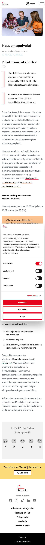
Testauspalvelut (22, 512)
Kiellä (22, 317)
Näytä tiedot (32, 295)
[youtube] (34, 500)
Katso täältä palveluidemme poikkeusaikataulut (16, 197)
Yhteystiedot (22, 517)
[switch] (38, 271)
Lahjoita (24, 472)
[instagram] (16, 500)
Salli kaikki (22, 303)
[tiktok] (22, 500)
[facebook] (10, 500)
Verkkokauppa (22, 525)
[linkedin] (28, 500)
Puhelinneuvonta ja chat (22, 508)
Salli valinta (22, 309)
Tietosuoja (22, 537)
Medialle (22, 521)
